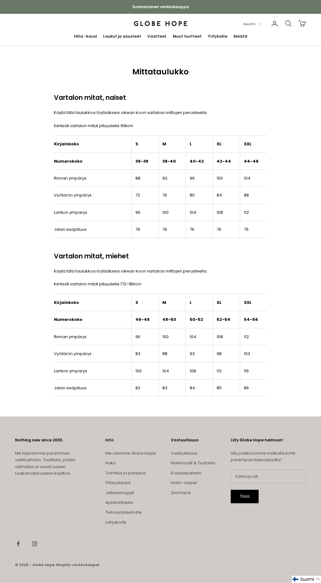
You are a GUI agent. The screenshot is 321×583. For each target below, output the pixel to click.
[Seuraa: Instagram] (34, 544)
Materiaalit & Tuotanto (193, 463)
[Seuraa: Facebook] (18, 544)
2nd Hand (181, 493)
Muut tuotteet (187, 36)
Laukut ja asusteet (122, 36)
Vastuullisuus (184, 453)
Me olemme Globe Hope (130, 453)
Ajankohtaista (119, 502)
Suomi (249, 23)
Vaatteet (156, 36)
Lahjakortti (115, 522)
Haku (110, 463)
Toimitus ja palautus (125, 473)
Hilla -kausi (85, 36)
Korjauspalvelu (186, 473)
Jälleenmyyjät (119, 493)
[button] (306, 579)
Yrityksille (217, 36)
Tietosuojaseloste (123, 512)
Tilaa (245, 496)
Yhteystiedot (117, 483)
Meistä (240, 36)
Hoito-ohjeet (184, 483)
